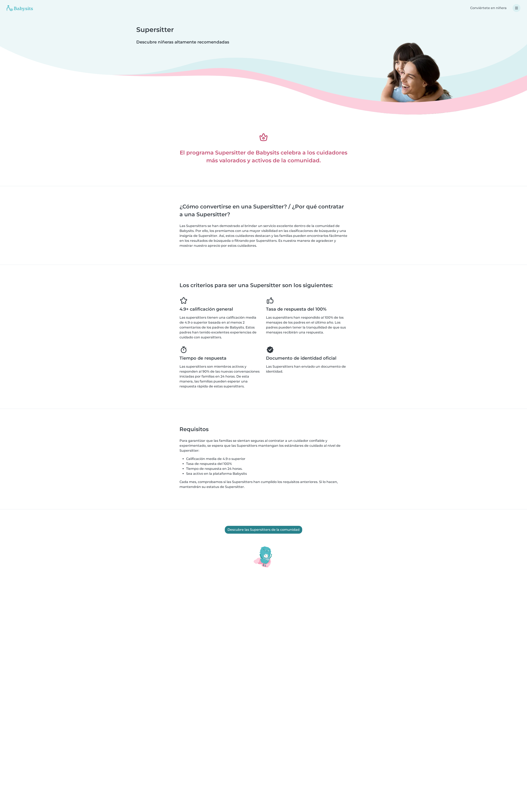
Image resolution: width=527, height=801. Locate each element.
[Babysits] (20, 8)
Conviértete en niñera (488, 8)
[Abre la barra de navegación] (516, 8)
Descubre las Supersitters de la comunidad (263, 530)
